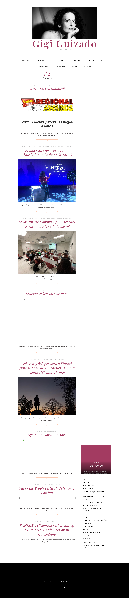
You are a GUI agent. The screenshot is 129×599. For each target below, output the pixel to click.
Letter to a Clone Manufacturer (93, 502)
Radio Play (61, 146)
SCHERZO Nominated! (47, 88)
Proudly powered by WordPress (61, 582)
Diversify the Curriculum (48, 218)
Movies (104, 60)
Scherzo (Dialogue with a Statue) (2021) (94, 493)
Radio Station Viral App (90, 539)
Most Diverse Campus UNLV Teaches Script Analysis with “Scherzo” (47, 224)
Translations (60, 67)
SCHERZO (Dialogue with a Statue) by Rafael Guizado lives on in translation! (47, 530)
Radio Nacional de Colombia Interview (92, 509)
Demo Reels (87, 523)
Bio (53, 60)
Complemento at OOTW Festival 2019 (95, 520)
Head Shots (26, 60)
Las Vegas (42, 85)
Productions (53, 85)
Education (60, 218)
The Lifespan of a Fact (90, 505)
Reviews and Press (89, 542)
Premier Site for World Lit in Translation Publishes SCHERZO (47, 152)
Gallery (92, 60)
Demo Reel (42, 60)
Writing (57, 484)
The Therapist (88, 488)
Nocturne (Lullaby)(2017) (91, 533)
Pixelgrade (82, 582)
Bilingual (35, 146)
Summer (86, 482)
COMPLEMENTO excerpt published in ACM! (95, 498)
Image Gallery (88, 526)
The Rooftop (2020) (89, 485)
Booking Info (43, 67)
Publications (53, 146)
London (47, 85)
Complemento (88, 517)
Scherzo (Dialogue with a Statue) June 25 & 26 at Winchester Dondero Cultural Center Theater (47, 368)
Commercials (77, 60)
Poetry (74, 67)
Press (63, 60)
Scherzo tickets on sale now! (47, 293)
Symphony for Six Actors (47, 434)
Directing (87, 67)
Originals (86, 536)
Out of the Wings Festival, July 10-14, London (47, 490)
